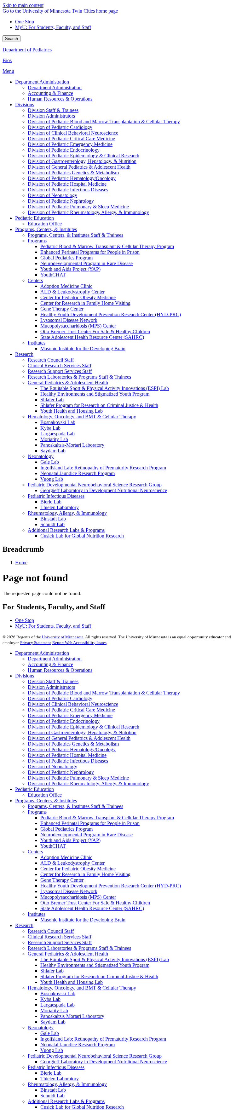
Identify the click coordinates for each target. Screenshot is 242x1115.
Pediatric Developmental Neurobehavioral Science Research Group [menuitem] (95, 484)
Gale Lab (49, 1033)
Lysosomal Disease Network (68, 891)
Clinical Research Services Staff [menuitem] (59, 365)
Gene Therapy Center (62, 880)
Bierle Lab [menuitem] (50, 501)
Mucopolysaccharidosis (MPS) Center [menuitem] (78, 325)
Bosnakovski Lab (57, 993)
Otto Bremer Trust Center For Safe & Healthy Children (95, 902)
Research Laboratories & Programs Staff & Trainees (79, 948)
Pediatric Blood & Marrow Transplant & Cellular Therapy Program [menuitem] (107, 246)
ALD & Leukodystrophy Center (72, 863)
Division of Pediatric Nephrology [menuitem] (61, 201)
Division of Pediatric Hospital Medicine (67, 755)
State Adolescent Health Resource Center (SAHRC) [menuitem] (92, 337)
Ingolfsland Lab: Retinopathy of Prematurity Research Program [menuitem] (103, 467)
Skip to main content (23, 5)
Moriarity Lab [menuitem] (54, 439)
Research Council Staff (51, 931)
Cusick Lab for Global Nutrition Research (82, 1107)
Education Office (45, 795)
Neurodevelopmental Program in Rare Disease (86, 834)
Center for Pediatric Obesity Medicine (78, 868)
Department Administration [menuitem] (42, 81)
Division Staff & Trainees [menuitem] (53, 110)
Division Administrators (51, 687)
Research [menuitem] (24, 354)
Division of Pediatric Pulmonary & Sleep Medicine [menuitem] (78, 206)
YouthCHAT (53, 846)
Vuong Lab (51, 1050)
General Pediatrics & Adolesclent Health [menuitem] (68, 382)
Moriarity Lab (54, 1010)
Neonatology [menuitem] (41, 456)
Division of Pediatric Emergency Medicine (70, 715)
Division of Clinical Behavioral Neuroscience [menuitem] (73, 133)
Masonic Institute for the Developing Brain (82, 919)
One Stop (24, 21)
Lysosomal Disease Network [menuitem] (68, 320)
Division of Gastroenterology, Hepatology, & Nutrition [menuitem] (82, 161)
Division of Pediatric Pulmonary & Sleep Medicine (78, 778)
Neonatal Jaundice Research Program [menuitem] (77, 473)
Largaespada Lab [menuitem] (57, 433)
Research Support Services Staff (60, 942)
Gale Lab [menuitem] (49, 462)
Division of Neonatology (52, 766)
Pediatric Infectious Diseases (56, 1067)
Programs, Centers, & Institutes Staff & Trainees (75, 806)
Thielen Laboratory (59, 1078)
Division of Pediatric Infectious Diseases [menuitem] (68, 189)
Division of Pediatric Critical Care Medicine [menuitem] (71, 138)
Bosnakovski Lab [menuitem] (57, 422)
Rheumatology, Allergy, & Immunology (67, 1084)
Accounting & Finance (50, 664)
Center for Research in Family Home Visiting (85, 874)
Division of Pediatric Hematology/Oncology (72, 749)
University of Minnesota (63, 637)
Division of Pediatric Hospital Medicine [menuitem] (67, 184)
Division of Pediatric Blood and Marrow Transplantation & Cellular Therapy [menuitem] (104, 121)
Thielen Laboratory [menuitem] (59, 507)
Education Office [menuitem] (45, 223)
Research (24, 925)
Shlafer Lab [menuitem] (52, 399)
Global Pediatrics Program (66, 829)
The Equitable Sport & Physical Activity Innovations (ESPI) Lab (104, 959)
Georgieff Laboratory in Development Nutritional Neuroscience (103, 1061)
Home (21, 562)
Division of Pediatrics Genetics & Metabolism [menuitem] (73, 172)
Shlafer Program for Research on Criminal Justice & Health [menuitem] (99, 405)
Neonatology (41, 1027)
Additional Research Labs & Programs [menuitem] (66, 530)
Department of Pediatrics (27, 49)
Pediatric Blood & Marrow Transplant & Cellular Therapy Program (107, 817)
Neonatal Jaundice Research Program (77, 1044)
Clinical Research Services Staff (59, 936)
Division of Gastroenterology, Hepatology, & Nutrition (82, 732)
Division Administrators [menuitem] (51, 116)
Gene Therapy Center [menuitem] (62, 308)
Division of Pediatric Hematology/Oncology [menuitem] (72, 178)
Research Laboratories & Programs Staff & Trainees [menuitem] (79, 377)
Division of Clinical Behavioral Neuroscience (73, 704)
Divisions (24, 675)
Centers (35, 851)
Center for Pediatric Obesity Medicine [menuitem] (78, 297)
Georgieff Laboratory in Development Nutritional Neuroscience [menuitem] (103, 490)
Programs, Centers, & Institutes (46, 800)
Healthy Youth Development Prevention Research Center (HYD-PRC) (110, 885)
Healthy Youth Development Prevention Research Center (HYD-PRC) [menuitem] (110, 314)
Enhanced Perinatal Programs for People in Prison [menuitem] (90, 252)
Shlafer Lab (52, 970)
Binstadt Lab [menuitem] (53, 518)
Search (11, 38)
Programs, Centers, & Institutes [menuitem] (46, 229)
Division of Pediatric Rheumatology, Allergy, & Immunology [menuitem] (88, 212)
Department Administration (42, 653)
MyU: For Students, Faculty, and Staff (53, 27)
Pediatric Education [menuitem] (34, 218)
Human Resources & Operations (60, 670)
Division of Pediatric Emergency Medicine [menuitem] (70, 144)
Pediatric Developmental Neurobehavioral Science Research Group (95, 1056)
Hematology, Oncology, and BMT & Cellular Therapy (82, 987)
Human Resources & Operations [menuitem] (60, 99)
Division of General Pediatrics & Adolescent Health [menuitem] (79, 167)
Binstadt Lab (53, 1090)
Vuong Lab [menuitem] (51, 479)
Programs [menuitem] (37, 240)
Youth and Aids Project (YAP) (70, 840)
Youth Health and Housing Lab (71, 982)
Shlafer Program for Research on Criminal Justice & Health (99, 976)
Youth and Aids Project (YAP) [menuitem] (70, 269)
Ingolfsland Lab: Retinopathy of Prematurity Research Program (103, 1039)
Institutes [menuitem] (36, 343)
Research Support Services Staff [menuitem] (60, 371)
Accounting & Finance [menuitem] (50, 93)
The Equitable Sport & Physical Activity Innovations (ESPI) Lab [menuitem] (104, 388)
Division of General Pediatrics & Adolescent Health (79, 738)
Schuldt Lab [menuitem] (52, 524)
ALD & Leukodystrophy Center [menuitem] (72, 291)
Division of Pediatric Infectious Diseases (68, 761)
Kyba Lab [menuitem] (50, 428)
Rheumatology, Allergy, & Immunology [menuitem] (67, 513)
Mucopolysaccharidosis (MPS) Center (78, 897)
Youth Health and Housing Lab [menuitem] (71, 411)
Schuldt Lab (52, 1095)
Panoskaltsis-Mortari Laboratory (72, 1016)
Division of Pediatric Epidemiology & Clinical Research (83, 726)
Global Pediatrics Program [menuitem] (66, 257)
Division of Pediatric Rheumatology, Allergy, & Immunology (88, 783)
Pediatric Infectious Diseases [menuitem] (56, 496)
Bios (7, 60)
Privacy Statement (35, 642)
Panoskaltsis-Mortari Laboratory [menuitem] (72, 445)
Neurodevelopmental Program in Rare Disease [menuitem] (86, 263)
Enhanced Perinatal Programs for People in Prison (90, 823)
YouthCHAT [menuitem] (53, 274)
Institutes (36, 914)
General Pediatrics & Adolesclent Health (68, 953)
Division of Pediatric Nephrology (61, 772)
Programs (37, 812)
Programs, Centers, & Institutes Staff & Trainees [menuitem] (75, 235)
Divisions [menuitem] (24, 104)
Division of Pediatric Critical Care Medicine (71, 709)
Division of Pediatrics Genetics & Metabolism (73, 743)
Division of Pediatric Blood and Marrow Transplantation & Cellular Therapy (104, 692)
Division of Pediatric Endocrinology (64, 721)
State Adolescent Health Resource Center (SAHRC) (92, 908)
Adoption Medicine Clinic (66, 857)
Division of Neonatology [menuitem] (52, 195)
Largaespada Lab (57, 1005)
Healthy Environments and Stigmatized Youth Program (94, 965)
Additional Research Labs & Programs (66, 1101)
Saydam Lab (53, 1022)
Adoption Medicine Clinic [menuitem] (66, 286)
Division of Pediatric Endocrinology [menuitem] (64, 150)
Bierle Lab (50, 1073)
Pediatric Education (34, 789)
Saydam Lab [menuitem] (53, 450)
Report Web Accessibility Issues (79, 642)
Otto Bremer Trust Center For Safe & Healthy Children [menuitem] (95, 331)
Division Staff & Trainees (53, 681)
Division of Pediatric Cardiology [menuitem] (60, 127)
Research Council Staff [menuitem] (51, 360)
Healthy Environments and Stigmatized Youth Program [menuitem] (94, 394)
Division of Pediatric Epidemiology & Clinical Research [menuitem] (83, 155)
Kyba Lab (50, 999)
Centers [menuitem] (35, 280)
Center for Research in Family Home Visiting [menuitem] (85, 303)
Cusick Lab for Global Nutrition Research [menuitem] (82, 535)
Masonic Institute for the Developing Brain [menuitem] (82, 348)
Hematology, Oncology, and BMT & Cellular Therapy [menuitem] (82, 416)
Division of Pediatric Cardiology (60, 698)
